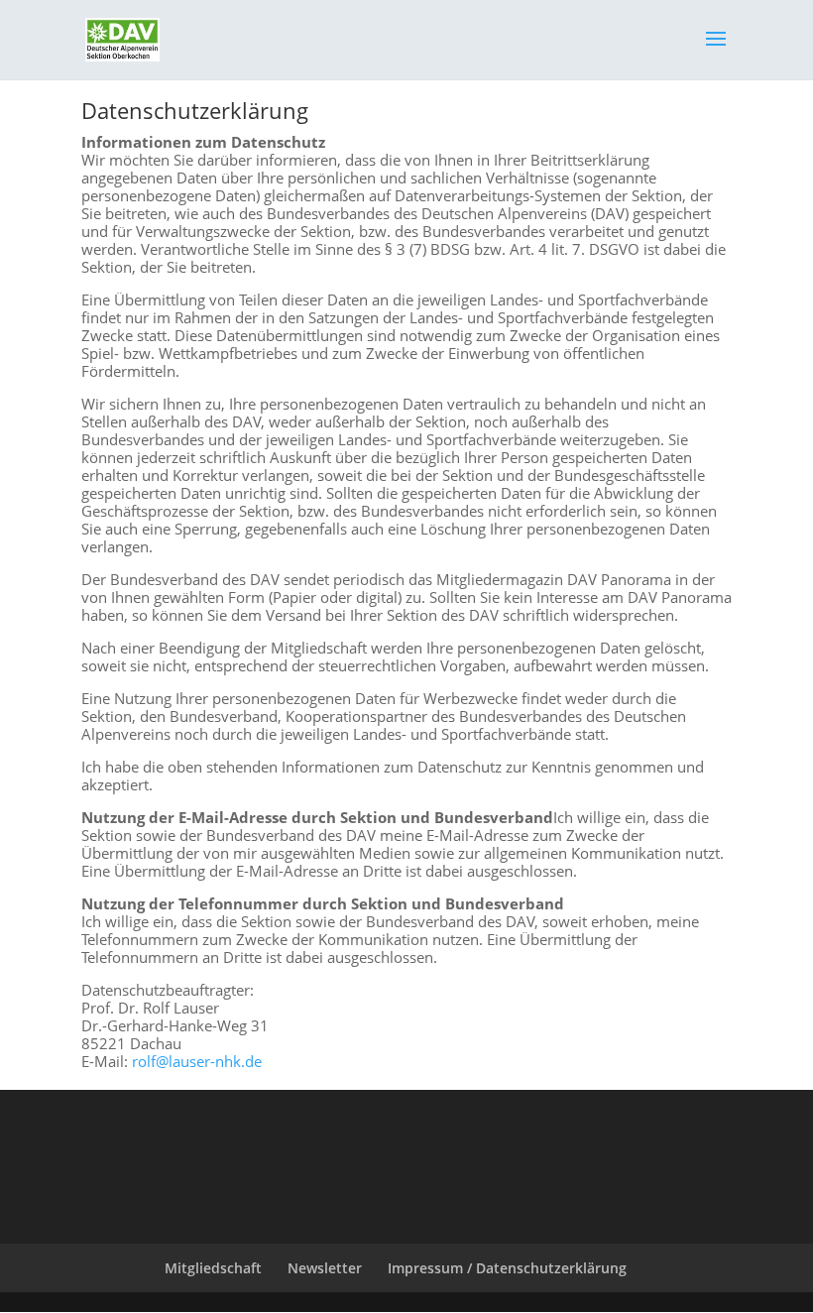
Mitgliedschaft (213, 1267)
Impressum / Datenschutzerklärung (507, 1267)
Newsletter (325, 1267)
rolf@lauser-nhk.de (197, 1061)
